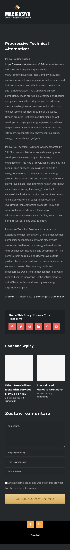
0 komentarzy (57, 297)
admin (11, 297)
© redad (35, 535)
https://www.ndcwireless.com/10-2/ (25, 64)
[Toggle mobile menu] (63, 16)
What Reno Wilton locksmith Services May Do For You (18, 389)
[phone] (39, 524)
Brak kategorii (42, 297)
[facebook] (30, 524)
